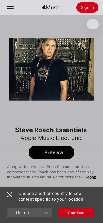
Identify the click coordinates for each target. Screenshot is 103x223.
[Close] (9, 194)
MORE (91, 178)
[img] (51, 7)
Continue (76, 212)
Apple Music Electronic (52, 137)
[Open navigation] (10, 7)
